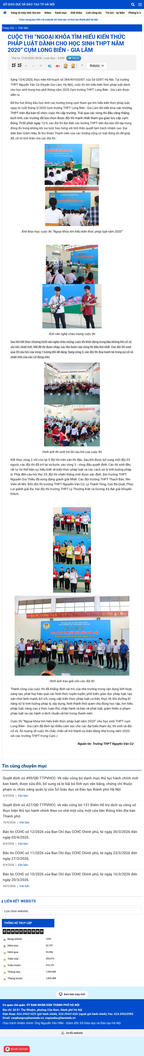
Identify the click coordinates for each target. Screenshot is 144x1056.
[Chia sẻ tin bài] (73, 58)
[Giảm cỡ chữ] (26, 65)
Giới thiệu (76, 12)
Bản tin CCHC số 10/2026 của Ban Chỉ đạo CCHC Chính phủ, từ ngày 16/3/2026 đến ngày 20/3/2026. (70, 877)
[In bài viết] (82, 65)
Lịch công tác (94, 12)
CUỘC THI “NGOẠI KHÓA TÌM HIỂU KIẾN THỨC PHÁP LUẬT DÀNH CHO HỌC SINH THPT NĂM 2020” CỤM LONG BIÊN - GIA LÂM (66, 43)
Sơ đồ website (74, 1032)
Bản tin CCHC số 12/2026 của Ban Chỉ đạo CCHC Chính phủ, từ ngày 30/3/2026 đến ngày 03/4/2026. (70, 835)
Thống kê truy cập (18, 923)
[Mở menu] (140, 4)
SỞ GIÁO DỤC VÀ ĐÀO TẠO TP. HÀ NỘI (29, 4)
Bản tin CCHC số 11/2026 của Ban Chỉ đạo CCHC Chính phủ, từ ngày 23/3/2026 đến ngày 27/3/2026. (70, 856)
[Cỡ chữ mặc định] (33, 65)
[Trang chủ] (6, 13)
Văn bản (23, 28)
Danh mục (61, 12)
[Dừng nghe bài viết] (58, 66)
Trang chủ (8, 28)
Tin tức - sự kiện (115, 12)
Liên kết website (20, 901)
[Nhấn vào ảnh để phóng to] (72, 164)
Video (47, 12)
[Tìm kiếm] (132, 4)
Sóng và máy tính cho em (25, 12)
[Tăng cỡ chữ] (41, 65)
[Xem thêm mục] (141, 12)
